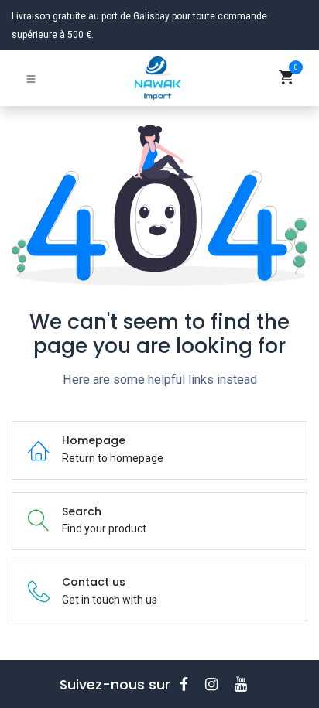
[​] (189, 684)
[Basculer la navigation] (31, 78)
